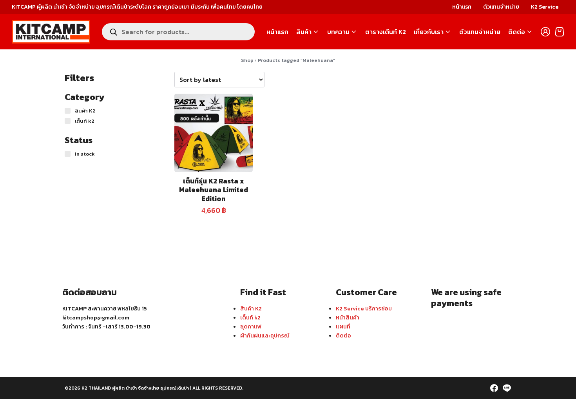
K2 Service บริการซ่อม (364, 308)
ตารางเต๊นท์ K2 (385, 31)
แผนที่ (343, 326)
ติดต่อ (516, 31)
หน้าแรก (461, 7)
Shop (247, 60)
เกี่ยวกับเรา (429, 31)
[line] (506, 388)
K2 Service (544, 7)
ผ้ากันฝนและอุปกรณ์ (265, 335)
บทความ (338, 31)
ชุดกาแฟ (250, 326)
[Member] (545, 31)
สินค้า (304, 31)
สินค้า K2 (251, 308)
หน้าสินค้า (347, 317)
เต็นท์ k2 (250, 317)
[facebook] (494, 388)
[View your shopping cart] (559, 31)
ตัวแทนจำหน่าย (501, 7)
